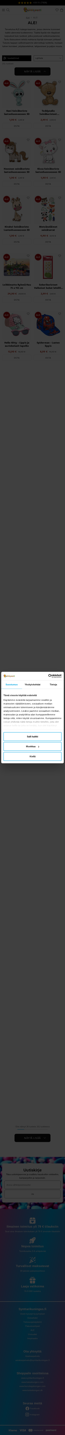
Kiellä (33, 756)
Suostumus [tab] (12, 684)
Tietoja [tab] (53, 684)
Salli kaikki (32, 736)
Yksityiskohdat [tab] (32, 684)
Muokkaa (31, 746)
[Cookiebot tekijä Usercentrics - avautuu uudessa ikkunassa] (48, 676)
